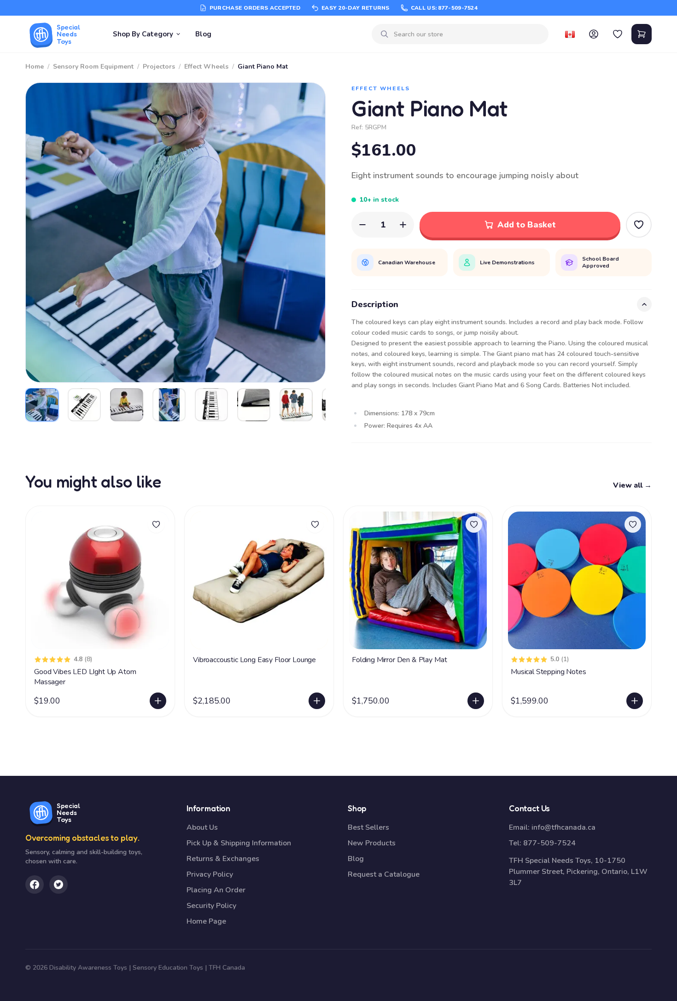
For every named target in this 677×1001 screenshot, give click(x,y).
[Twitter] (58, 884)
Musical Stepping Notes (548, 672)
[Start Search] (384, 34)
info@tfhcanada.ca (563, 827)
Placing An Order (216, 890)
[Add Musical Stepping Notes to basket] (634, 701)
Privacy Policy (210, 874)
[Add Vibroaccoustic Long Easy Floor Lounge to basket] (317, 701)
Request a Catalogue (384, 874)
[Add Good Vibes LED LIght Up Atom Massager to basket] (158, 701)
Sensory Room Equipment (93, 66)
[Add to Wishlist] (639, 225)
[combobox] (467, 34)
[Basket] (641, 34)
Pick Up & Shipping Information (239, 843)
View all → (632, 485)
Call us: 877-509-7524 (444, 8)
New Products (372, 843)
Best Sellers (368, 827)
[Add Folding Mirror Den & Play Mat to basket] (475, 701)
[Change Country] (570, 34)
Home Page (206, 921)
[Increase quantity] (403, 225)
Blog (203, 34)
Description (374, 304)
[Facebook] (34, 884)
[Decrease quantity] (362, 225)
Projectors (159, 66)
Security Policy (211, 906)
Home (34, 66)
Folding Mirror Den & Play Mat (399, 660)
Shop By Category (143, 34)
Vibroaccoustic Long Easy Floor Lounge (254, 660)
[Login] (594, 34)
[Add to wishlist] (156, 524)
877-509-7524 (549, 843)
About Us (202, 827)
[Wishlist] (617, 34)
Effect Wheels (206, 66)
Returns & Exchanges (223, 859)
